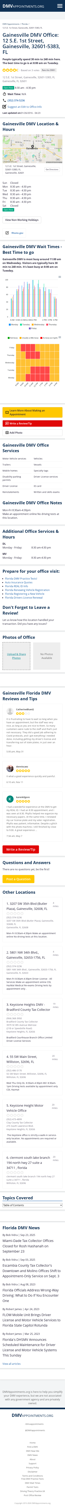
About (32, 1459)
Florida (25, 24)
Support (32, 1463)
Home (32, 1442)
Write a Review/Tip (21, 423)
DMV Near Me (32, 1450)
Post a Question (18, 879)
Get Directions (52, 169)
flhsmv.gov (17, 232)
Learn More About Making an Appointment (27, 412)
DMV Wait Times (32, 1482)
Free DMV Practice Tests (32, 1478)
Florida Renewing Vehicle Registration (27, 590)
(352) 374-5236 (16, 100)
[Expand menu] (59, 6)
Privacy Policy (32, 1467)
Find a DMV (32, 1446)
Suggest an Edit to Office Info (25, 107)
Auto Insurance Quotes (18, 582)
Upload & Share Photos (16, 656)
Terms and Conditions (32, 1475)
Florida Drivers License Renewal (24, 597)
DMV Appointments (11, 24)
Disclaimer (32, 1471)
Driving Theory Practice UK (32, 1491)
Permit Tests (32, 1487)
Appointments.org (23, 6)
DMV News (32, 1455)
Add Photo (16, 432)
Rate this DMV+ (48, 70)
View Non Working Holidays (21, 220)
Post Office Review (32, 1495)
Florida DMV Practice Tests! (21, 578)
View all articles (12, 1364)
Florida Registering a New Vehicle (24, 594)
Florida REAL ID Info (16, 586)
